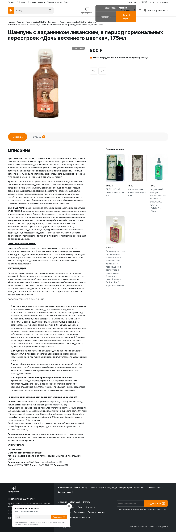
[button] (148, 2)
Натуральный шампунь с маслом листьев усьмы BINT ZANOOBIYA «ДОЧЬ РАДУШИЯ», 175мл (158, 200)
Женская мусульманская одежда (73, 487)
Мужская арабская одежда (104, 487)
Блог (80, 507)
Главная (11, 22)
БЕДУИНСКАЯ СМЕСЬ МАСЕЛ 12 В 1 (115, 192)
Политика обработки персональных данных (148, 526)
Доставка (75, 502)
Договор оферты (96, 512)
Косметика (139, 487)
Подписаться (154, 503)
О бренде (62, 502)
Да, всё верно (126, 17)
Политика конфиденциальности (74, 517)
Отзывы (38, 137)
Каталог (20, 22)
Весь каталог (64, 492)
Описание (18, 137)
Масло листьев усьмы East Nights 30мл (137, 192)
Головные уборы (154, 487)
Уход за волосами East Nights (73, 22)
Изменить (106, 16)
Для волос (52, 22)
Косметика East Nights (36, 22)
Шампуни (92, 22)
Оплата (86, 502)
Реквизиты (79, 512)
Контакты (90, 507)
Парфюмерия (125, 487)
